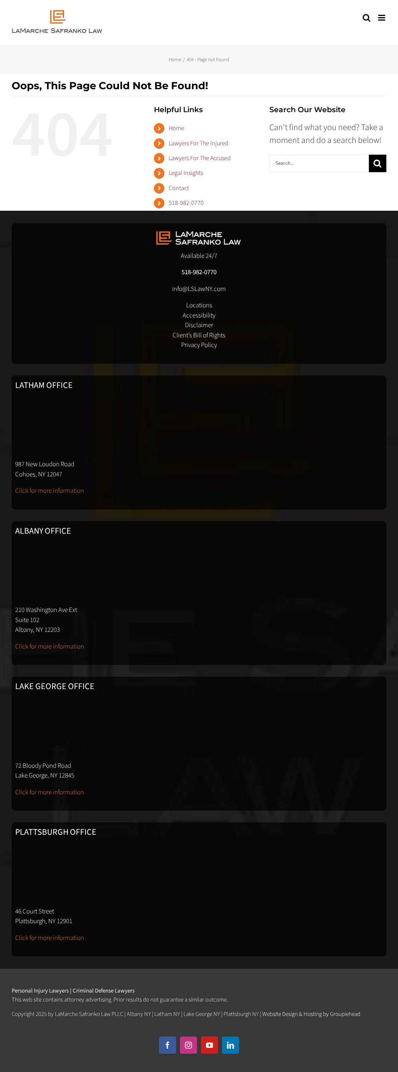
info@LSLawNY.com (199, 289)
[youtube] (209, 1045)
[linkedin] (230, 1045)
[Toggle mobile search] (366, 18)
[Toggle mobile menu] (382, 18)
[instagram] (188, 1045)
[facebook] (167, 1045)
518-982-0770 (186, 203)
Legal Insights (186, 173)
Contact (179, 188)
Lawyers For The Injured (199, 143)
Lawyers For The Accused (200, 158)
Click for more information (49, 490)
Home (176, 128)
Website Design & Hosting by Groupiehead (311, 1014)
